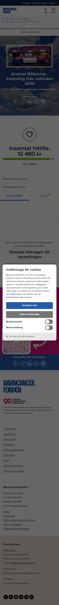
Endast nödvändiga (29, 314)
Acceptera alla (29, 305)
